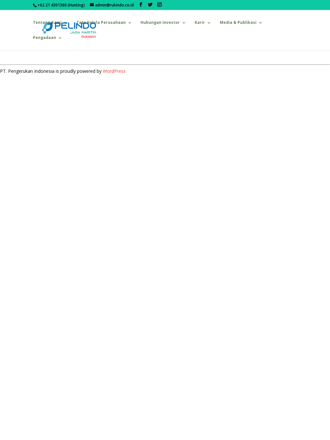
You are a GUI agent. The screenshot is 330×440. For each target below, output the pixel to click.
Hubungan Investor (160, 22)
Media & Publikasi (238, 22)
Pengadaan (44, 37)
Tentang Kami (47, 22)
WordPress (114, 71)
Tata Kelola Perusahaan (101, 22)
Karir (200, 22)
